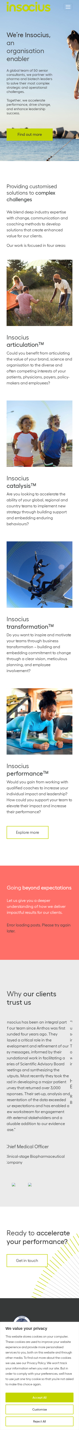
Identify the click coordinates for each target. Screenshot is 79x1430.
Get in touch (27, 1260)
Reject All (39, 1421)
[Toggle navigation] (68, 6)
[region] (39, 1376)
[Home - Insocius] (28, 7)
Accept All (39, 1397)
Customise (39, 1409)
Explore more (27, 832)
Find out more (30, 134)
